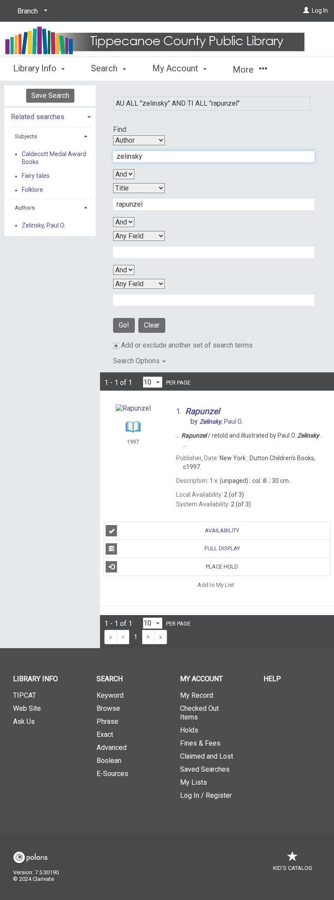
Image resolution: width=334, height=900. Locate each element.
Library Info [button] (36, 68)
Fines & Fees (200, 743)
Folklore (32, 190)
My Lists (193, 782)
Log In (320, 10)
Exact (105, 734)
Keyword (110, 695)
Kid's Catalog (292, 868)
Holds (189, 730)
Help (272, 679)
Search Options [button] (137, 361)
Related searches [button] (37, 117)
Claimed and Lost (206, 756)
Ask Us (24, 721)
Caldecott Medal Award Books (54, 158)
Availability (222, 530)
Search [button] (105, 68)
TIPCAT (24, 695)
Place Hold (222, 566)
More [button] (244, 69)
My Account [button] (176, 68)
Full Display (222, 548)
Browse (108, 708)
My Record (196, 695)
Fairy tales (36, 176)
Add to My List (215, 585)
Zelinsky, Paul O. (43, 225)
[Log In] (306, 10)
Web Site (27, 708)
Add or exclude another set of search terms (186, 345)
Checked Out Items (199, 712)
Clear (152, 325)
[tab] (50, 116)
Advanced (112, 747)
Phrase (107, 721)
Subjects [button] (26, 136)
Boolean (109, 760)
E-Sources (112, 774)
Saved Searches (205, 769)
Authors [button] (25, 207)
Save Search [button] (50, 95)
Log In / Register (206, 795)
